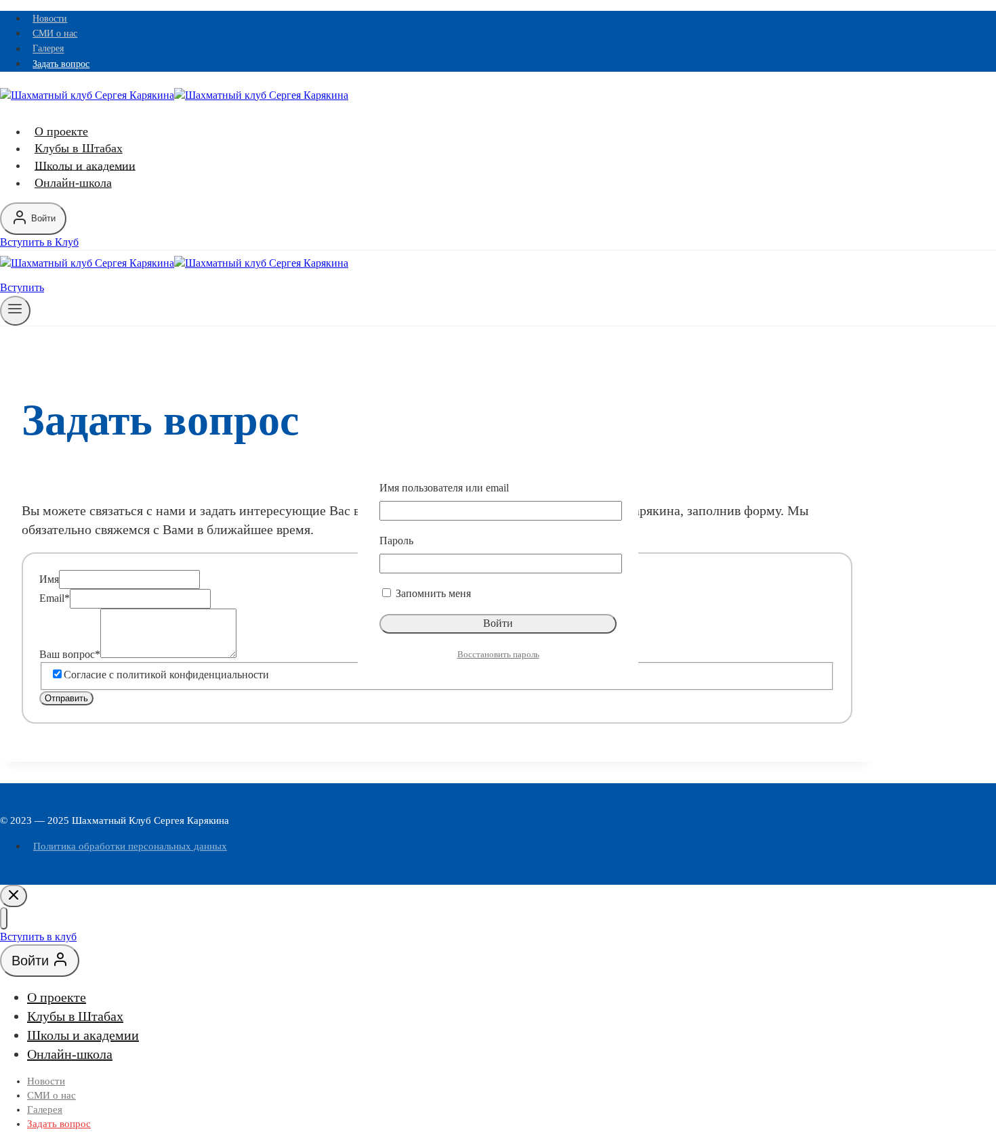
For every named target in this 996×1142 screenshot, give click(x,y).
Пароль (396, 540)
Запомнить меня (432, 593)
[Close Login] (13, 896)
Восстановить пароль (498, 654)
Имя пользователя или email (444, 487)
